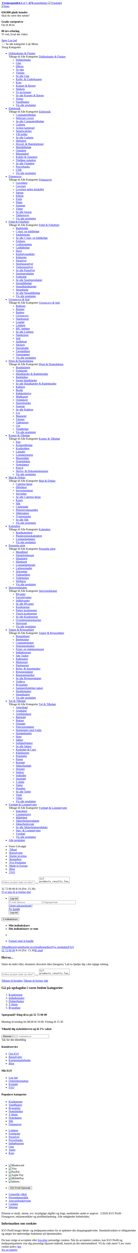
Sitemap (13, 1207)
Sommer (20, 205)
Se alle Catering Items (28, 497)
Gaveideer (21, 182)
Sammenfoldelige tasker (29, 688)
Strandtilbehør (24, 283)
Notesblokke (23, 461)
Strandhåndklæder (26, 286)
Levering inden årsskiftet (30, 189)
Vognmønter (23, 354)
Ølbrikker (21, 487)
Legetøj (20, 322)
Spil (18, 338)
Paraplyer (21, 260)
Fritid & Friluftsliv (19, 221)
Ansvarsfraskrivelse (20, 1200)
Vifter (19, 798)
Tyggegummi (23, 516)
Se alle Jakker (23, 746)
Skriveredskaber (18, 587)
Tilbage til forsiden (12, 980)
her (19, 1246)
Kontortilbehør (24, 445)
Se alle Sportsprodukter (29, 280)
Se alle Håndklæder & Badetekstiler (36, 383)
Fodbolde (21, 276)
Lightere (20, 325)
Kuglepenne (23, 607)
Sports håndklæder (26, 380)
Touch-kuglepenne (26, 613)
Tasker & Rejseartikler (21, 629)
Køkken (20, 386)
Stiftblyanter (23, 600)
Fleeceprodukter (25, 726)
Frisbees (20, 241)
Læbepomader (24, 568)
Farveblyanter (23, 597)
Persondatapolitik (18, 1197)
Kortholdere (22, 448)
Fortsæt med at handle (21, 940)
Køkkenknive (23, 393)
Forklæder (21, 370)
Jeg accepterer (9, 1249)
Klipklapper (22, 752)
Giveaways (22, 315)
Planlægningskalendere (29, 535)
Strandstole (22, 289)
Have (19, 250)
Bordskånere (23, 367)
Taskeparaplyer (24, 267)
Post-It (19, 467)
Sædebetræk (23, 234)
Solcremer (21, 571)
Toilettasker (22, 577)
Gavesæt (21, 186)
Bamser (20, 309)
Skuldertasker (23, 691)
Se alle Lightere (25, 331)
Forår (19, 199)
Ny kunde (14, 908)
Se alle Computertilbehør (30, 121)
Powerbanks (23, 166)
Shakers (20, 88)
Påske (19, 202)
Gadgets (20, 124)
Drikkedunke (23, 59)
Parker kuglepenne (26, 610)
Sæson (19, 192)
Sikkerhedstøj (23, 765)
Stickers (20, 344)
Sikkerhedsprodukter (27, 820)
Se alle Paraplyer (25, 270)
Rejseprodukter (24, 671)
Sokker (20, 772)
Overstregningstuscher (28, 620)
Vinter (19, 208)
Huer (19, 736)
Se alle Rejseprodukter (28, 678)
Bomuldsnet (22, 636)
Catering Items (24, 484)
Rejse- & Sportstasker (28, 668)
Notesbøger (22, 464)
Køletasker (22, 658)
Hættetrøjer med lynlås (29, 730)
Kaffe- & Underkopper (29, 79)
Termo (19, 98)
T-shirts (20, 781)
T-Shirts (13, 1114)
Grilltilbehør (23, 247)
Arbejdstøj (22, 707)
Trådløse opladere (26, 160)
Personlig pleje (17, 545)
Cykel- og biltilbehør (27, 231)
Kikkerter (21, 257)
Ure (18, 425)
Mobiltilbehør (23, 147)
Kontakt (13, 1084)
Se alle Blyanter (25, 603)
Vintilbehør (22, 428)
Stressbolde (22, 348)
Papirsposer (22, 665)
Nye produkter (60, 947)
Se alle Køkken (24, 409)
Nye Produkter (17, 862)
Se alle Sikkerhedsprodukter (32, 827)
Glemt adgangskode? (21, 905)
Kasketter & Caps (26, 749)
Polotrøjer (21, 756)
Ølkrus (20, 66)
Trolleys (20, 681)
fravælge (43, 1240)
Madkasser (22, 396)
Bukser (20, 720)
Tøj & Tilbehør (17, 701)
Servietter (21, 493)
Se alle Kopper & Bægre (30, 95)
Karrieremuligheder (20, 1060)
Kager (19, 500)
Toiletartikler (23, 574)
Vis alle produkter (26, 105)
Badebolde (22, 228)
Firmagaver (15, 176)
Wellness (21, 581)
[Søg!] (36, 883)
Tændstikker (23, 351)
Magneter (21, 416)
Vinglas (20, 72)
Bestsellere (15, 859)
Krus (18, 82)
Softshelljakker (24, 743)
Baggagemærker (25, 675)
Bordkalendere (24, 532)
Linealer (20, 451)
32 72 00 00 (8, 950)
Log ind (14, 898)
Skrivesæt (21, 623)
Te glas (20, 69)
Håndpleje (21, 558)
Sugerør (20, 406)
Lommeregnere (24, 454)
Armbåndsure (23, 713)
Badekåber (22, 377)
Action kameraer (25, 127)
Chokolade (22, 506)
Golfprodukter (24, 244)
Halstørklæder (24, 733)
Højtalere (21, 140)
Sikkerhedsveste (25, 824)
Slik (18, 503)
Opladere (21, 150)
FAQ (12, 872)
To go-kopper (23, 92)
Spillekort (21, 341)
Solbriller (21, 775)
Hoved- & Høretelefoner (30, 144)
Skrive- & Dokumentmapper (32, 471)
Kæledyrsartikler (25, 254)
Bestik (19, 390)
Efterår (20, 195)
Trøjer (19, 785)
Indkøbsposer (23, 652)
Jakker (19, 739)
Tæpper (20, 419)
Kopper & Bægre (26, 85)
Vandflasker (22, 101)
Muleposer (22, 662)
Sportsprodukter (25, 273)
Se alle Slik (22, 519)
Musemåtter (22, 458)
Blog (12, 869)
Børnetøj (21, 717)
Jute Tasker (22, 655)
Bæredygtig (16, 852)
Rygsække (22, 684)
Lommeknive (23, 814)
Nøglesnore (22, 318)
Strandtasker (23, 694)
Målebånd (21, 817)
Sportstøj (21, 778)
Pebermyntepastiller (27, 509)
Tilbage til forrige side (35, 980)
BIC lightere (23, 328)
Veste (19, 794)
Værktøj (20, 833)
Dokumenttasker (25, 645)
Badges (20, 312)
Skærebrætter (23, 403)
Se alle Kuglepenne (27, 616)
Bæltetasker (22, 639)
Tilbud (13, 849)
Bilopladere (22, 153)
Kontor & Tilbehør (19, 435)
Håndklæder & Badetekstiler (32, 373)
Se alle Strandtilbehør (28, 292)
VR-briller (21, 134)
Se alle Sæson (24, 212)
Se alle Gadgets (24, 137)
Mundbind (22, 552)
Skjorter (20, 769)
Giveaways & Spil (19, 299)
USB (19, 169)
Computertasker (25, 642)
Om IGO (14, 1053)
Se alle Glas (22, 76)
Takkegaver (22, 215)
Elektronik (14, 108)
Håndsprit (21, 561)
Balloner (21, 305)
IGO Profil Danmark (20, 1188)
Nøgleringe (22, 335)
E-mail (39, 950)
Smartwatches (24, 131)
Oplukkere (22, 399)
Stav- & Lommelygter (28, 830)
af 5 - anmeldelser (24, 2)
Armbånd (21, 710)
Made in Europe (18, 865)
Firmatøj (20, 723)
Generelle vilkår (18, 1194)
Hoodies (20, 788)
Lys (18, 412)
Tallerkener (22, 422)
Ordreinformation (18, 1080)
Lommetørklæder (25, 565)
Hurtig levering (18, 856)
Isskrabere (21, 811)
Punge (19, 759)
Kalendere (14, 526)
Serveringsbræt (24, 490)
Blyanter (21, 594)
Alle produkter (17, 840)
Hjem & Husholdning (21, 360)
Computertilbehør (26, 114)
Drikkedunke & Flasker (22, 53)
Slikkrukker (22, 513)
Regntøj (20, 762)
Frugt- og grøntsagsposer (30, 649)
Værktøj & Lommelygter (23, 804)
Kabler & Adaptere (26, 156)
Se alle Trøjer (23, 791)
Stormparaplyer (24, 263)
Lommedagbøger (25, 539)
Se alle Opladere (25, 163)
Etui (18, 441)
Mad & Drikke (17, 477)
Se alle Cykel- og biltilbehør (32, 237)
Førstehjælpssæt (25, 555)
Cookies (13, 1204)
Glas (18, 63)
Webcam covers (25, 118)
